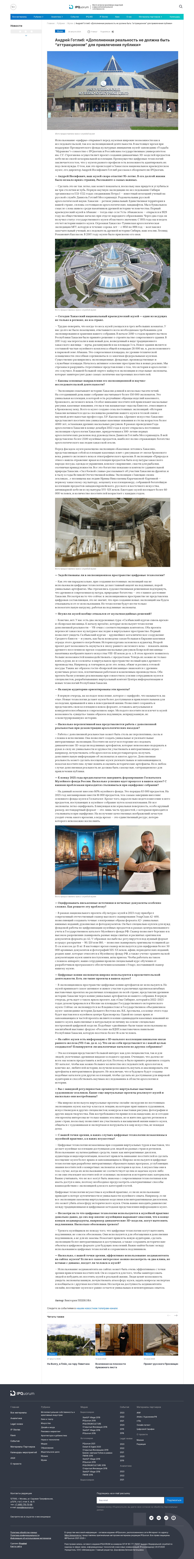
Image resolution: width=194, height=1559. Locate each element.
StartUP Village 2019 (91, 1417)
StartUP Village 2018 (91, 1430)
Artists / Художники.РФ (147, 1417)
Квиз (117, 17)
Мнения (140, 1440)
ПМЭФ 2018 (88, 1475)
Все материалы (19, 17)
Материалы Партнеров (22, 1446)
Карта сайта (16, 1546)
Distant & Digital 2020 (92, 1447)
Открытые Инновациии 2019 (95, 1450)
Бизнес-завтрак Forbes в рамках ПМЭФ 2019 (97, 1454)
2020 (122, 1425)
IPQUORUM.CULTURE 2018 (94, 1465)
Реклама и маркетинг (51, 1431)
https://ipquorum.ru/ (73, 1535)
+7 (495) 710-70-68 (23, 1504)
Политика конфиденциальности (24, 1535)
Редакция (141, 1444)
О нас (129, 17)
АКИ (12, 1458)
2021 (122, 1421)
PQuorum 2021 (89, 1443)
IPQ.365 (89, 17)
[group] (69, 1345)
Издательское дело (50, 1452)
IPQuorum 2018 (89, 1433)
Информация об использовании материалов (30, 1538)
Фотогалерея (87, 1438)
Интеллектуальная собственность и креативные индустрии (58, 1413)
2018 (122, 1433)
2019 (122, 1429)
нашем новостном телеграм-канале (97, 1308)
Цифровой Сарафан (145, 1429)
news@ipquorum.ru (25, 1507)
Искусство (46, 1423)
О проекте (15, 1463)
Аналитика (16, 1418)
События (75, 17)
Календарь (175, 17)
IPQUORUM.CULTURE (92, 1424)
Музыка (44, 1456)
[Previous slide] (169, 1316)
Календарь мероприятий (23, 1452)
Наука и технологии (50, 1439)
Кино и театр (47, 1419)
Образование (47, 1448)
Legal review (16, 1424)
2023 (122, 1413)
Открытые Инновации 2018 (95, 1427)
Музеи (70, 23)
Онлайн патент (143, 1425)
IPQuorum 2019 (89, 1420)
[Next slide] (175, 1316)
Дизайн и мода (48, 1427)
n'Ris (139, 1421)
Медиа (44, 1444)
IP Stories (104, 17)
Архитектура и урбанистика (54, 1435)
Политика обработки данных (23, 1532)
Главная (51, 23)
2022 (122, 1417)
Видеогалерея (87, 1412)
